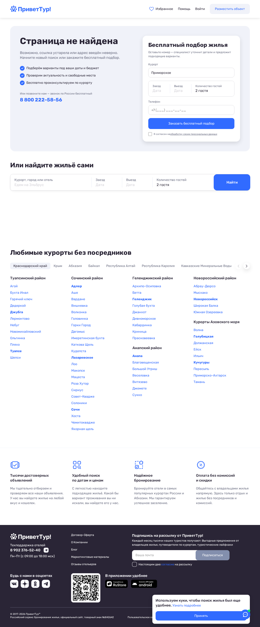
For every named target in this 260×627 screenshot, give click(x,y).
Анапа (137, 356)
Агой (14, 286)
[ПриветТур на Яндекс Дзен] (25, 584)
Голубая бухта (143, 306)
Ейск (197, 349)
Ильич (198, 356)
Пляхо (15, 344)
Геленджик (142, 299)
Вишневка (79, 306)
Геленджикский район (152, 278)
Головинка (79, 318)
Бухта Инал (19, 293)
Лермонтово (19, 318)
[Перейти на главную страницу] (30, 11)
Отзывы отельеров (83, 564)
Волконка (79, 312)
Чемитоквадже (83, 422)
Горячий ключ (21, 299)
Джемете (139, 388)
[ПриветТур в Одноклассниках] (35, 584)
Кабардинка (142, 325)
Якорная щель (82, 429)
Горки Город (81, 325)
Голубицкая (203, 336)
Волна (198, 330)
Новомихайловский (25, 331)
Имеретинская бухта (87, 338)
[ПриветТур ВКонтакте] (14, 584)
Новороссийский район (215, 278)
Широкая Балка (206, 306)
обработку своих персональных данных (193, 134)
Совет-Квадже (82, 396)
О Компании (79, 542)
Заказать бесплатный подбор (191, 123)
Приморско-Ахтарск (210, 375)
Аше (74, 293)
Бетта (136, 293)
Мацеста (78, 377)
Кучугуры (201, 362)
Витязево (139, 382)
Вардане (78, 299)
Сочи (75, 409)
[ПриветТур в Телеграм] (46, 584)
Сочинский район (87, 278)
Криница (139, 331)
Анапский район (147, 348)
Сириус (77, 390)
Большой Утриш (144, 369)
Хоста (75, 416)
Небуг (14, 325)
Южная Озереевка (208, 312)
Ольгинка (17, 338)
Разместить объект (230, 9)
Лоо (74, 364)
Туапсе (16, 351)
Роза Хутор (80, 383)
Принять (201, 616)
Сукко (137, 395)
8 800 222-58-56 (41, 100)
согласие (167, 564)
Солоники (79, 403)
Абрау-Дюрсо (205, 286)
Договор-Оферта (82, 535)
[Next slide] (246, 266)
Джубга (16, 312)
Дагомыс (78, 331)
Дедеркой (18, 306)
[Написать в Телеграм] (46, 550)
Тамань (199, 382)
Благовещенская (145, 362)
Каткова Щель (82, 344)
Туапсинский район (28, 278)
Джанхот (139, 312)
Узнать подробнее (186, 605)
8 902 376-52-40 (25, 550)
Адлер (76, 286)
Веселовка (140, 375)
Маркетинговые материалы (90, 557)
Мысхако (201, 293)
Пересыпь (201, 369)
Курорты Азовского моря (216, 322)
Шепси (15, 357)
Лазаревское (82, 357)
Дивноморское (144, 318)
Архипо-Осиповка (146, 286)
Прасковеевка (143, 338)
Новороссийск (206, 299)
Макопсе (78, 370)
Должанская (203, 343)
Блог (74, 549)
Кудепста (78, 351)
